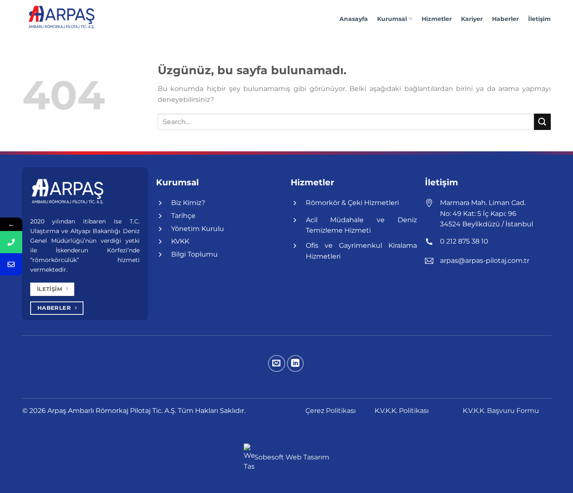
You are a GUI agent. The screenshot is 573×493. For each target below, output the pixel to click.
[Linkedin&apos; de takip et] (295, 363)
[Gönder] (542, 122)
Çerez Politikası (330, 411)
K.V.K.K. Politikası (402, 411)
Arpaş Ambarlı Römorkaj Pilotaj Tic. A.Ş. (112, 411)
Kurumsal (392, 19)
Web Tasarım (307, 457)
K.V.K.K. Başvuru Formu (501, 411)
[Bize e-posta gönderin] (276, 363)
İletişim (539, 19)
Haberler (505, 19)
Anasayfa (353, 19)
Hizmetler (437, 19)
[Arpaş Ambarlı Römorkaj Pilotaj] (64, 19)
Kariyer (472, 19)
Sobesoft (270, 457)
